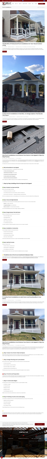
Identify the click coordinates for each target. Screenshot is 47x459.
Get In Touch (39, 424)
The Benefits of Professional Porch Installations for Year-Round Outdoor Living (22, 44)
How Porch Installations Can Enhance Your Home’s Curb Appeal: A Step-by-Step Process (23, 156)
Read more (4, 51)
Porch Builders (24, 46)
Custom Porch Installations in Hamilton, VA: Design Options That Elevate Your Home (22, 114)
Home (38, 7)
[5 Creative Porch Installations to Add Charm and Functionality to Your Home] (23, 279)
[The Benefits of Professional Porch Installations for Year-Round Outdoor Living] (23, 26)
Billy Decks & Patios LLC (12, 46)
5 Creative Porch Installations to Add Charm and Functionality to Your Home (21, 297)
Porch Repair (33, 46)
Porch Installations (29, 46)
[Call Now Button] (2, 457)
